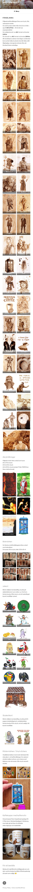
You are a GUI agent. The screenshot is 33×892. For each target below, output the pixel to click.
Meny (17, 11)
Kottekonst (11, 2)
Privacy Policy (7, 888)
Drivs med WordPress (18, 888)
